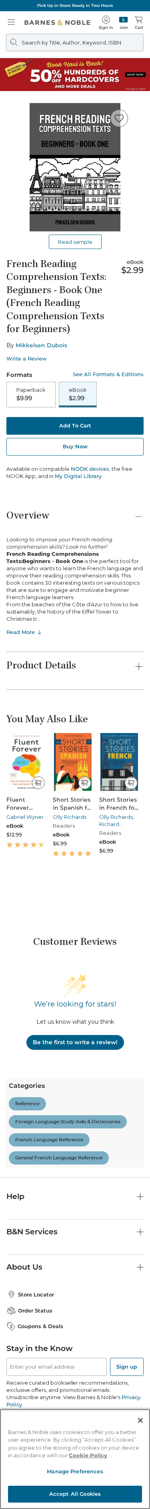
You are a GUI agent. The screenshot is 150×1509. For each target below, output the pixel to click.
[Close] (140, 1420)
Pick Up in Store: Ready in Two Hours (75, 5)
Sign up (126, 1366)
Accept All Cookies (75, 1494)
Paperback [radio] (31, 394)
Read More (20, 632)
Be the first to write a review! (75, 1042)
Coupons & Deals (40, 1326)
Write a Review (26, 359)
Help (15, 1196)
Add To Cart (75, 425)
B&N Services (32, 1231)
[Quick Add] (38, 783)
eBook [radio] (78, 394)
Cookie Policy (88, 1455)
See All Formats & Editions (108, 374)
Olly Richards (69, 817)
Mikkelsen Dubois (41, 345)
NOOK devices (90, 469)
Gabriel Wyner (25, 817)
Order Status (35, 1310)
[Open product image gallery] (75, 167)
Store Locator (36, 1294)
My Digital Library (78, 476)
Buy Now (75, 446)
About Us (24, 1267)
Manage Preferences (75, 1471)
